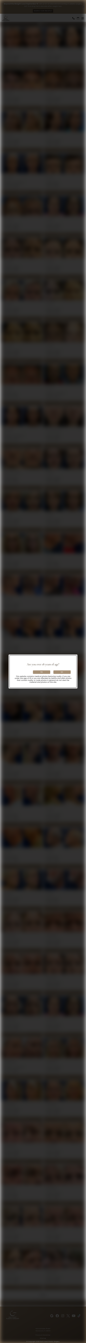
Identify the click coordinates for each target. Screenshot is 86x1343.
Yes (41, 672)
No (62, 672)
